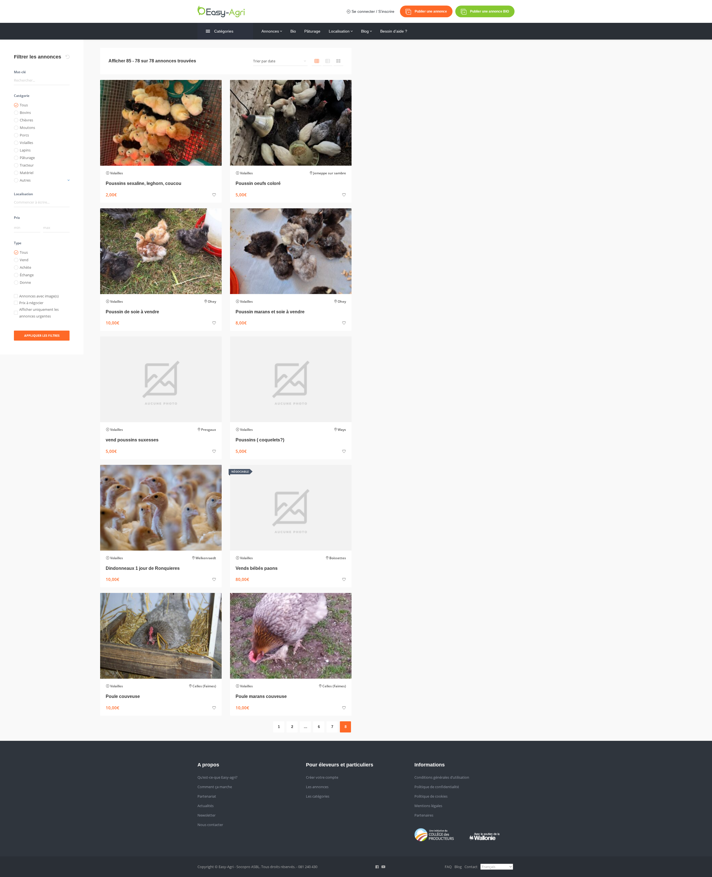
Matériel (26, 172)
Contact (471, 866)
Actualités (205, 805)
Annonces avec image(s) (39, 296)
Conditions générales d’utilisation (441, 777)
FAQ (448, 866)
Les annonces (317, 786)
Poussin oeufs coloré (258, 183)
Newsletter (206, 815)
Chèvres (26, 120)
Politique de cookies (431, 796)
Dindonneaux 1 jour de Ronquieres (143, 568)
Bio (293, 31)
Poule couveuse (123, 696)
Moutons (27, 127)
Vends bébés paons (257, 568)
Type (17, 243)
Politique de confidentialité (436, 786)
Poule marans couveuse (261, 696)
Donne (25, 282)
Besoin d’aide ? (393, 31)
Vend (24, 259)
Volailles (26, 142)
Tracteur (27, 165)
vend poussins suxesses (132, 440)
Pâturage (312, 31)
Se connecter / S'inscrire (372, 11)
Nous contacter (210, 824)
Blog (365, 31)
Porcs (24, 135)
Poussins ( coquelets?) (260, 440)
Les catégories (317, 796)
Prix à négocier (31, 302)
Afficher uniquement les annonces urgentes (39, 313)
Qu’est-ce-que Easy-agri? (217, 777)
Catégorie (21, 95)
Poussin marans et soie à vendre (270, 311)
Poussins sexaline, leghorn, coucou (143, 183)
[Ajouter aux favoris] (214, 195)
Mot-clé (20, 72)
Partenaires (423, 815)
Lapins (25, 150)
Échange (27, 274)
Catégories (223, 31)
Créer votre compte (322, 777)
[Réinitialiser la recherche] (68, 56)
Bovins (25, 112)
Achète (25, 267)
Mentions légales (428, 805)
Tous (24, 105)
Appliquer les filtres (42, 335)
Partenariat (206, 796)
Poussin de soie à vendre (132, 311)
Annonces (270, 31)
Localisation (340, 31)
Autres (25, 180)
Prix (17, 217)
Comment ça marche (214, 786)
